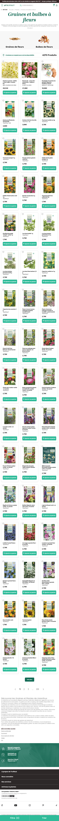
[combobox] (26, 5)
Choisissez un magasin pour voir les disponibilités (20, 55)
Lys (2, 740)
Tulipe (3, 738)
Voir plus (29, 679)
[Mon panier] (56, 5)
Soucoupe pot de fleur (7, 735)
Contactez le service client (9, 793)
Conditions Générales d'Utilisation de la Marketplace (28, 814)
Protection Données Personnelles (48, 814)
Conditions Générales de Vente (8, 814)
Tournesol (4, 733)
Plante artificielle (6, 731)
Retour (5, 9)
